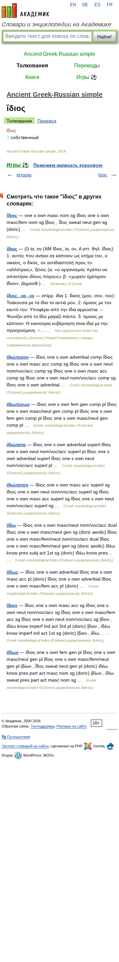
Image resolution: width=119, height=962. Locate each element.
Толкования (32, 65)
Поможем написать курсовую (67, 165)
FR (109, 5)
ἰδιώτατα (16, 444)
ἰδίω (11, 525)
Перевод (46, 121)
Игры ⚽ (86, 77)
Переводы (87, 65)
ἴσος (103, 174)
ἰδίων (13, 652)
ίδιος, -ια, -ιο (20, 295)
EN (73, 5)
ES (97, 5)
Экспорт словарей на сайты (25, 746)
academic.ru (25, 10)
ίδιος (12, 248)
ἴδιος (12, 215)
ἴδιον (12, 605)
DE (85, 5)
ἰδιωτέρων (18, 404)
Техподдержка (43, 726)
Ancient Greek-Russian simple (59, 54)
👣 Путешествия (16, 737)
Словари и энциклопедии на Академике (56, 24)
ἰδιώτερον (18, 357)
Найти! (104, 36)
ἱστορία (24, 174)
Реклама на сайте (72, 726)
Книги (32, 77)
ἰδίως (12, 572)
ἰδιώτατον (17, 484)
